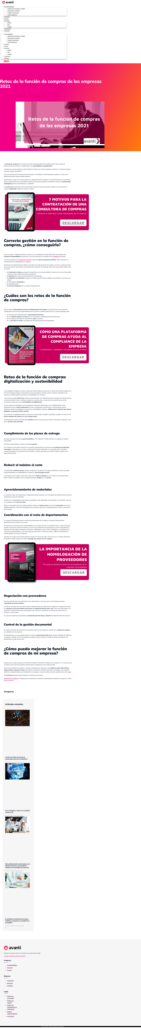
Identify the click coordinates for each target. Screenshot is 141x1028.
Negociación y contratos (14, 10)
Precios (6, 19)
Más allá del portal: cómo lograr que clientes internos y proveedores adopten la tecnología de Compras (17, 865)
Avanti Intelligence (12, 15)
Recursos (7, 20)
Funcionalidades (9, 6)
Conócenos (7, 29)
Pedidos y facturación (13, 12)
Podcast (10, 27)
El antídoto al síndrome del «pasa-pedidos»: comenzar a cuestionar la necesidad (17, 920)
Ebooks (9, 22)
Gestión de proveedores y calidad (16, 8)
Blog (9, 24)
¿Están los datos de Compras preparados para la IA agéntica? (16, 758)
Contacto (7, 31)
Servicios (7, 17)
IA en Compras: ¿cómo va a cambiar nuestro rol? (17, 811)
